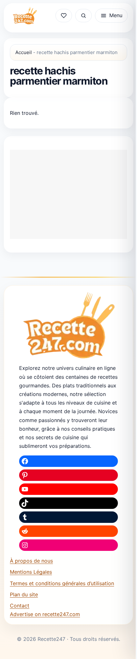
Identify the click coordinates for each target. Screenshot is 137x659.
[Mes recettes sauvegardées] (63, 15)
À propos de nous (31, 561)
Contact (19, 605)
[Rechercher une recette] (83, 15)
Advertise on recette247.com (45, 614)
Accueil (23, 52)
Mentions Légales (31, 572)
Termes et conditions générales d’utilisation (62, 583)
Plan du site (24, 594)
